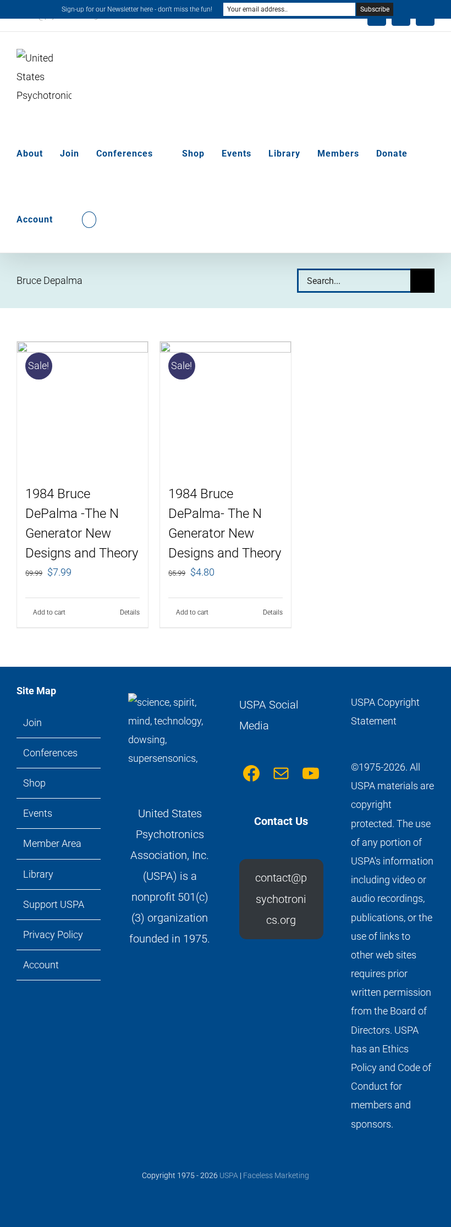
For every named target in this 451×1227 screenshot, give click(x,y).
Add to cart (49, 612)
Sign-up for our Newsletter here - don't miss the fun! (137, 9)
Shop (34, 783)
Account (41, 965)
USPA (228, 1175)
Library (38, 874)
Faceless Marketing (276, 1175)
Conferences (50, 752)
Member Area (52, 843)
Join (32, 722)
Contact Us (281, 821)
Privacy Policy (53, 934)
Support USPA (53, 904)
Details (130, 612)
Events (37, 813)
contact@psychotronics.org (281, 899)
